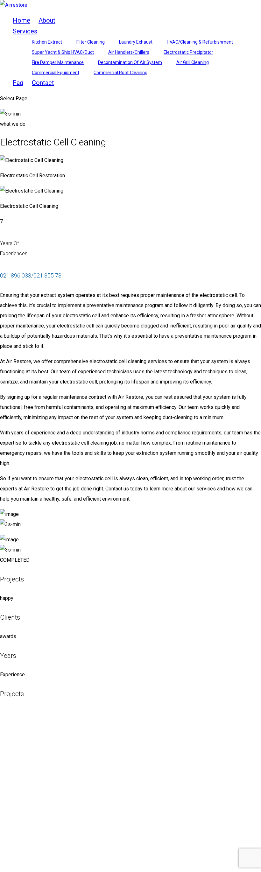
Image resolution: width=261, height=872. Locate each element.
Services (25, 31)
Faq (18, 83)
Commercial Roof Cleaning (120, 72)
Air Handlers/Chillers (128, 52)
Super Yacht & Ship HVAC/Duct (63, 52)
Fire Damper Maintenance (58, 62)
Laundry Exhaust (135, 42)
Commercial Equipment (55, 72)
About (47, 20)
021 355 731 (49, 275)
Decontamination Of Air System (130, 62)
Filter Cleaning (90, 42)
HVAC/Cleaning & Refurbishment (200, 42)
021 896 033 (15, 275)
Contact (43, 83)
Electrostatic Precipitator (188, 52)
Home (21, 20)
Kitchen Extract (47, 42)
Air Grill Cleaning (192, 62)
